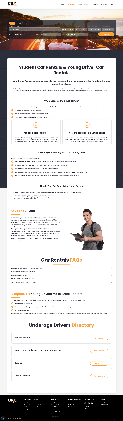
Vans (19, 23)
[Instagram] (92, 403)
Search (106, 34)
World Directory (55, 404)
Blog (112, 4)
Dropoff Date (92, 26)
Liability (113, 419)
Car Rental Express (20, 418)
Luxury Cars (71, 402)
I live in (64, 34)
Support (87, 406)
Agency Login (104, 402)
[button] (61, 268)
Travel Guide (54, 413)
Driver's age (39, 34)
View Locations (99, 338)
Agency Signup (105, 404)
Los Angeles (27, 402)
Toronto (39, 406)
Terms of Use (106, 419)
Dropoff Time (106, 26)
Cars (12, 23)
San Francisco (27, 404)
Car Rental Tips (55, 416)
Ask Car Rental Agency (90, 411)
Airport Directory (55, 406)
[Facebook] (85, 403)
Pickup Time (78, 26)
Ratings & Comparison (57, 402)
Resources (95, 4)
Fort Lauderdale (41, 402)
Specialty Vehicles (83, 4)
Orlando (39, 404)
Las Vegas (26, 409)
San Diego (26, 406)
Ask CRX (87, 408)
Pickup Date (65, 26)
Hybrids (70, 406)
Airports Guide (54, 409)
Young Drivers (71, 4)
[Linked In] (89, 403)
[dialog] (3, 418)
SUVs (69, 409)
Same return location (17, 34)
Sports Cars (71, 404)
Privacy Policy (98, 419)
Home (62, 4)
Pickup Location (14, 26)
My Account (104, 4)
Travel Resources (55, 411)
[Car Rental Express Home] (12, 4)
